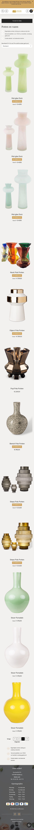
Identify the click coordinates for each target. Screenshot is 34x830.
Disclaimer (17, 824)
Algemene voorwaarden (17, 819)
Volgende (17, 742)
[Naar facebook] (15, 814)
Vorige (9, 739)
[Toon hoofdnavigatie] (6, 11)
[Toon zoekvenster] (2, 11)
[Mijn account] (27, 11)
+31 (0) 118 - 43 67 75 (18, 779)
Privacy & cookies (17, 821)
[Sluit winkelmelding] (32, 1)
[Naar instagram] (19, 814)
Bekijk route (17, 777)
